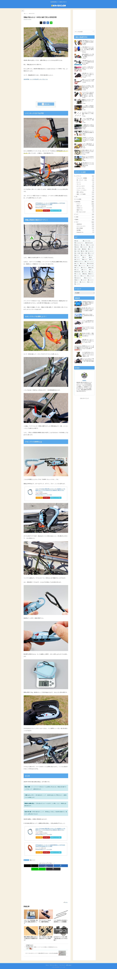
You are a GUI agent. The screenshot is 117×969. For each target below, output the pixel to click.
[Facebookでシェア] (44, 23)
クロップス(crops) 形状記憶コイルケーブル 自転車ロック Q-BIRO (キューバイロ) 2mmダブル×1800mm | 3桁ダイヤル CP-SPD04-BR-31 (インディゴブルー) (50, 490)
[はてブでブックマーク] (48, 23)
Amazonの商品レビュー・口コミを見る (44, 207)
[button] (53, 869)
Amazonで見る (39, 210)
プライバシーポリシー (54, 965)
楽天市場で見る (46, 210)
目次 (46, 104)
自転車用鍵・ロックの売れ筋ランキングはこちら (36, 79)
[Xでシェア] (41, 23)
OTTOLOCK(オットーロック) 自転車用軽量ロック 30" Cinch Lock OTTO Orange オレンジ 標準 (50, 203)
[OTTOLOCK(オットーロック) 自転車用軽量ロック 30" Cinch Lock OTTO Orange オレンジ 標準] (30, 206)
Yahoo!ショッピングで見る (56, 210)
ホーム (47, 965)
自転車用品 (27, 860)
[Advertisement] (46, 90)
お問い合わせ (68, 965)
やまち (84, 380)
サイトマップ (62, 965)
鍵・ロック (33, 860)
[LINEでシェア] (51, 23)
